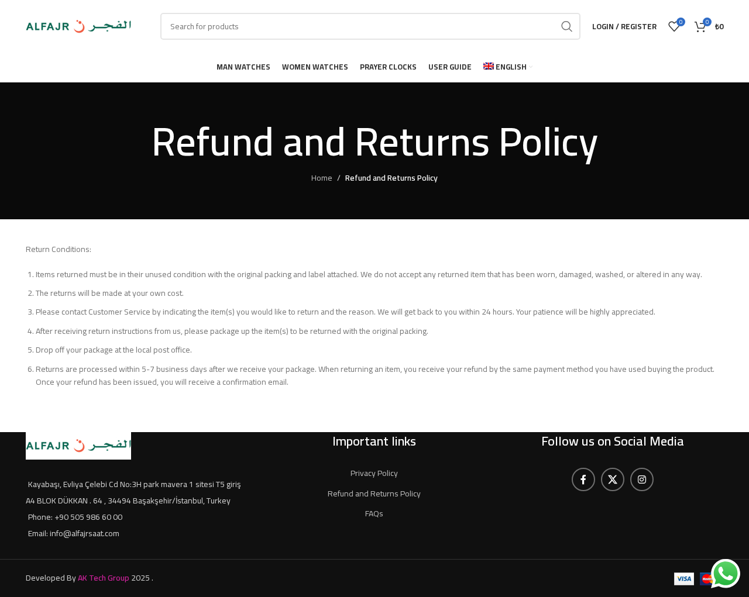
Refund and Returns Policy (374, 493)
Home (321, 177)
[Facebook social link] (583, 479)
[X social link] (612, 479)
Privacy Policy (374, 473)
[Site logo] (78, 25)
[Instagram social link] (642, 479)
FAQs (374, 513)
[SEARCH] (567, 26)
